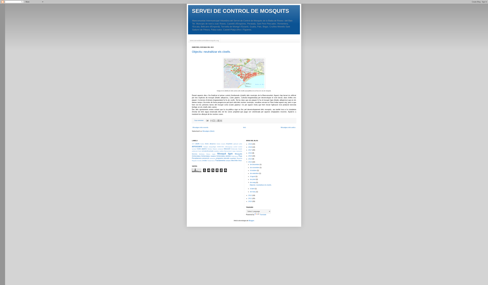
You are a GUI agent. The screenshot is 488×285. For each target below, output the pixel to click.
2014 (250, 159)
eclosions (220, 149)
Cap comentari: (199, 120)
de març (253, 192)
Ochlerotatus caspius (208, 156)
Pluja (240, 156)
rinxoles (199, 160)
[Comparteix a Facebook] (218, 120)
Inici (244, 127)
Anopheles (229, 144)
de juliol (253, 179)
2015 (250, 156)
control (235, 146)
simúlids (204, 160)
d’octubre (253, 170)
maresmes (239, 151)
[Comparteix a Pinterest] (221, 120)
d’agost (253, 176)
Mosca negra (210, 154)
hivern (200, 151)
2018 (250, 147)
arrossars (197, 146)
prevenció (205, 158)
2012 (250, 195)
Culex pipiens (202, 149)
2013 (250, 162)
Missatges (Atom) (208, 131)
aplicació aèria (237, 144)
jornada (204, 151)
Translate (263, 215)
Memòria (194, 154)
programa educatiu (223, 158)
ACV (193, 144)
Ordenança (234, 156)
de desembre (255, 164)
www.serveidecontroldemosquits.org (204, 40)
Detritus (210, 149)
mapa (234, 151)
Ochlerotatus (196, 156)
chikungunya (228, 146)
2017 (250, 150)
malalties (216, 151)
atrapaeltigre (212, 146)
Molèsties (201, 154)
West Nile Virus (236, 160)
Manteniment (228, 151)
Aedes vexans (221, 144)
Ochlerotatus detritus (223, 156)
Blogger (251, 221)
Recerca (239, 158)
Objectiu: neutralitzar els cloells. (211, 51)
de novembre (255, 167)
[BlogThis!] (213, 120)
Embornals (234, 149)
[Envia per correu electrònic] (211, 120)
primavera (213, 158)
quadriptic (233, 158)
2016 (250, 153)
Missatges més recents (200, 127)
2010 (250, 201)
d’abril (252, 189)
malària (221, 151)
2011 (250, 198)
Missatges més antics (288, 127)
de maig (253, 182)
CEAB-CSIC (220, 146)
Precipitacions (197, 158)
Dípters (215, 149)
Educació (227, 149)
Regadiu (194, 160)
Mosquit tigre (225, 153)
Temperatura (211, 160)
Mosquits (238, 154)
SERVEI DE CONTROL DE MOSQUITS (240, 11)
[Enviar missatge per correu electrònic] (207, 120)
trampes (228, 160)
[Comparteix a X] (216, 120)
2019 (250, 144)
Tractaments (220, 160)
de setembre (254, 173)
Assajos (205, 146)
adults (197, 144)
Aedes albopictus (210, 144)
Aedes (202, 144)
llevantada (210, 151)
